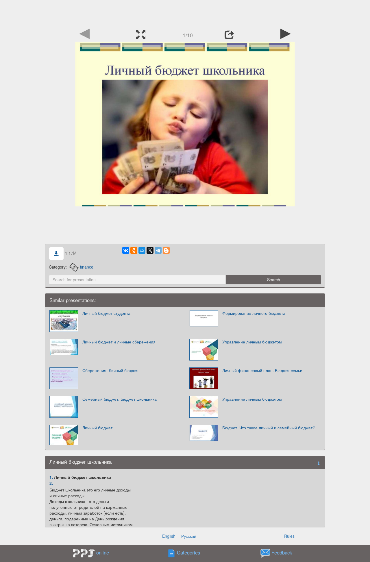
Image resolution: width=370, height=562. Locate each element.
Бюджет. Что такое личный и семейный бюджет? (268, 427)
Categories (188, 552)
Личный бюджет (97, 427)
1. (51, 477)
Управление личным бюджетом (252, 342)
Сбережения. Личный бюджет (110, 370)
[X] (150, 250)
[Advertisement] (185, 13)
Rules (289, 536)
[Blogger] (166, 250)
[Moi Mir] (141, 250)
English (168, 536)
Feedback (281, 552)
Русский (188, 536)
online (102, 552)
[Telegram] (158, 250)
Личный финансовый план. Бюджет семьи (262, 370)
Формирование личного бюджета (253, 313)
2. (51, 483)
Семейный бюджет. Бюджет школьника (119, 399)
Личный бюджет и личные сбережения (119, 342)
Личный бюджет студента (106, 313)
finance (86, 267)
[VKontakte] (125, 250)
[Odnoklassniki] (133, 250)
